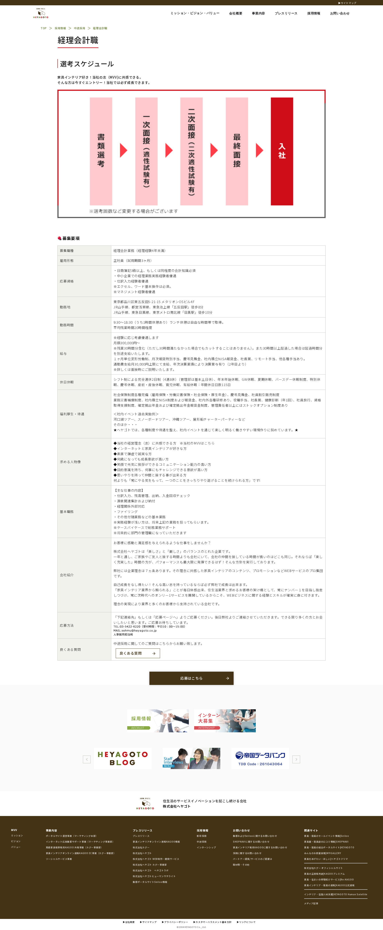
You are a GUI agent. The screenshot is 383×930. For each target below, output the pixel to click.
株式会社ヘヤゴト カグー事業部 (150, 864)
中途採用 (201, 841)
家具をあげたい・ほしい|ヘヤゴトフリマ (326, 858)
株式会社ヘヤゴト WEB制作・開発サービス (156, 858)
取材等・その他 (241, 864)
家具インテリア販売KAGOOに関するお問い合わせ (260, 847)
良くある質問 (130, 653)
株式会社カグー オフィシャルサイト (323, 868)
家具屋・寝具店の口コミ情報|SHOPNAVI (326, 841)
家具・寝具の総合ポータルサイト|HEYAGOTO (329, 847)
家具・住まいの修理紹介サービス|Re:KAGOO (329, 879)
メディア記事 (311, 903)
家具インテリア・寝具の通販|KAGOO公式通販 (329, 885)
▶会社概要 (129, 922)
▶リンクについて (246, 922)
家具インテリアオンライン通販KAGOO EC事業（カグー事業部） (81, 853)
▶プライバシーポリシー (175, 922)
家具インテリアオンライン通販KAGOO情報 (156, 841)
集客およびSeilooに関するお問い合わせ (255, 835)
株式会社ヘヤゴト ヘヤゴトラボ (150, 870)
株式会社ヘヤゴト (142, 853)
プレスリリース (142, 830)
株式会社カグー (141, 847)
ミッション (17, 835)
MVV (14, 830)
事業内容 (51, 830)
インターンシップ (206, 847)
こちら (209, 443)
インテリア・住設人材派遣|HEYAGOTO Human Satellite (335, 894)
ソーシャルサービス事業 (59, 858)
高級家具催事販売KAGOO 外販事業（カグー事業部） (74, 847)
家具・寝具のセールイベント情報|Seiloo (326, 835)
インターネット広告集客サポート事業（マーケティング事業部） (80, 841)
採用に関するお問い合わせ (247, 853)
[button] (87, 759)
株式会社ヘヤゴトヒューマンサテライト (154, 876)
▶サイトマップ (347, 3)
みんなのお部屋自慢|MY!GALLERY (322, 853)
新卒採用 (201, 835)
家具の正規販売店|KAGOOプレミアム (324, 873)
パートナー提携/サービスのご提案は (252, 858)
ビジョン (16, 841)
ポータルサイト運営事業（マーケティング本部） (72, 835)
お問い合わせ (241, 830)
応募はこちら (191, 678)
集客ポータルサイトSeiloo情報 (150, 882)
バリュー (16, 847)
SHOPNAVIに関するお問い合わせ (251, 841)
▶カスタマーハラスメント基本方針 (212, 922)
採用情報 (202, 830)
